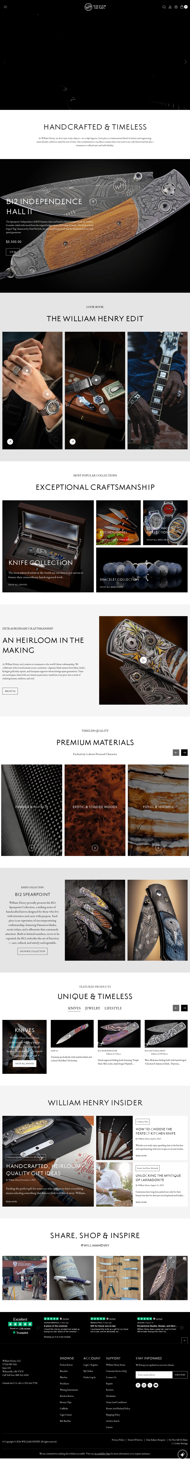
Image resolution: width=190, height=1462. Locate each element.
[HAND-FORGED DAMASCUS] (93, 202)
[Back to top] (184, 1340)
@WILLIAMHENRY (95, 1245)
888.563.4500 (21, 1375)
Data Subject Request (155, 1439)
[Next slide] (186, 62)
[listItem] (177, 1440)
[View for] (27, 370)
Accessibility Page (102, 1453)
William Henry (31, 1441)
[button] (164, 7)
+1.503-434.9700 (29, 1383)
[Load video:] (143, 660)
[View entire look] (10, 442)
